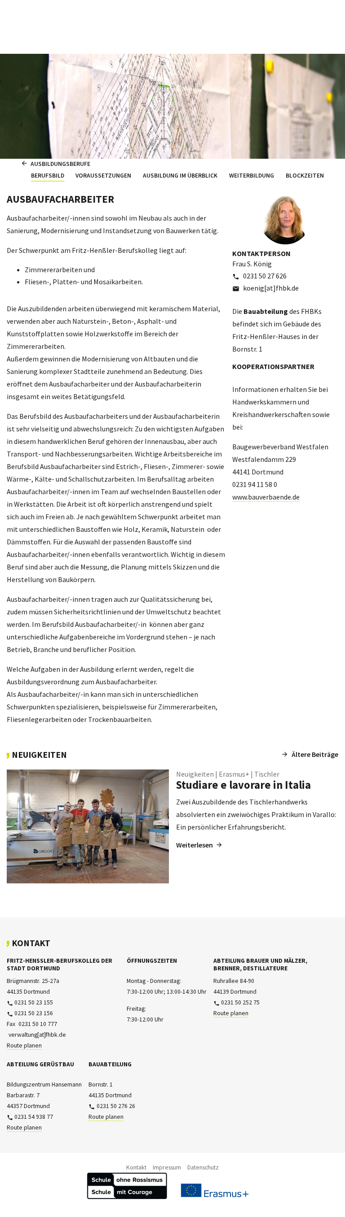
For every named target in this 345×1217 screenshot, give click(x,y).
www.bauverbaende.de (266, 496)
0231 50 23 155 (33, 1002)
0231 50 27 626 (265, 275)
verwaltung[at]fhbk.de (37, 1035)
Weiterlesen (194, 844)
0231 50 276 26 (116, 1106)
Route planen (24, 1045)
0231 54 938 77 (33, 1117)
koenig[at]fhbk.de (271, 287)
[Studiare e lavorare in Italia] (88, 826)
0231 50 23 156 (33, 1013)
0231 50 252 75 (240, 1002)
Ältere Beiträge (315, 754)
